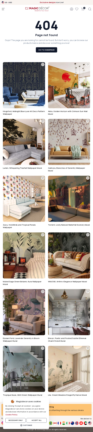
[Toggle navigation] (3, 9)
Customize (27, 425)
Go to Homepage (46, 50)
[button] (71, 9)
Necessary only (15, 420)
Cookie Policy (11, 414)
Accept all (37, 420)
